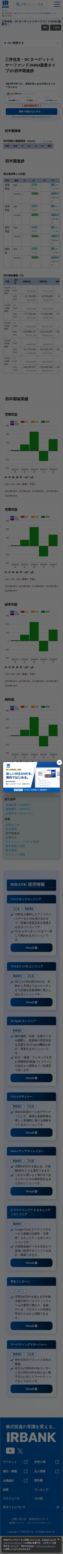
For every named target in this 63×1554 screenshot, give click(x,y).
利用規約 (46, 1540)
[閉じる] (59, 762)
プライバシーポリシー (13, 1543)
